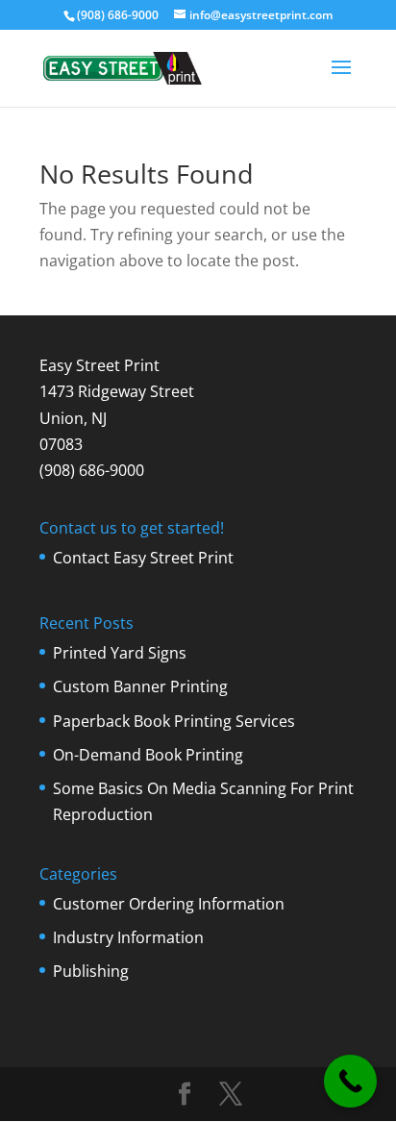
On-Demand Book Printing (148, 754)
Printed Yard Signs (119, 652)
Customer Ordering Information (169, 903)
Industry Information (128, 937)
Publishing (91, 971)
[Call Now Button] (350, 1081)
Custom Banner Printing (140, 686)
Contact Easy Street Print (143, 557)
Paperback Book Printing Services (174, 721)
